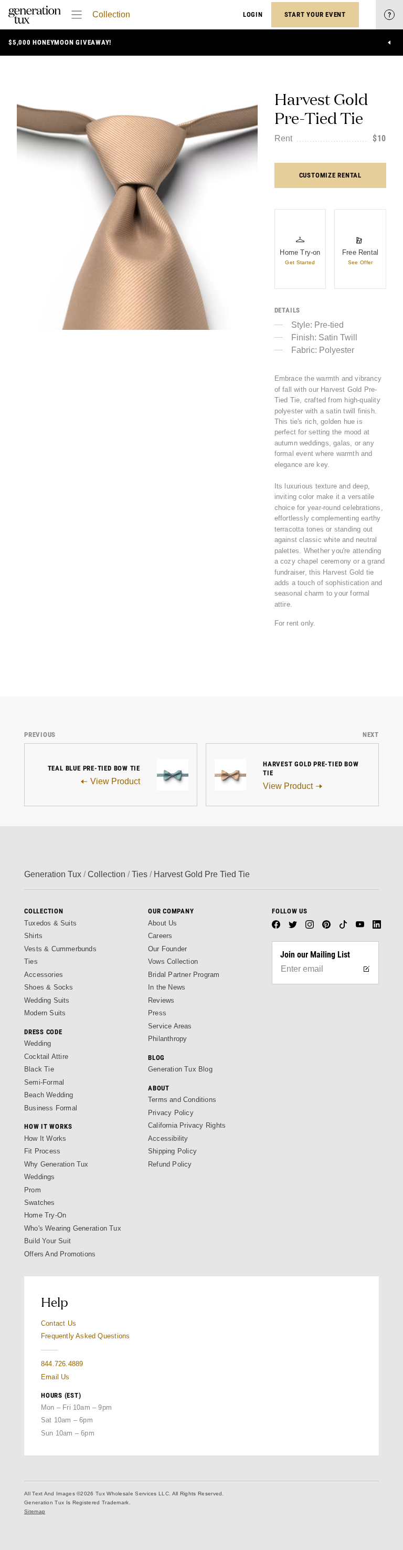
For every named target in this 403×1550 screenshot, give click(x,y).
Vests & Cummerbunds (60, 949)
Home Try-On (45, 1215)
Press (157, 1013)
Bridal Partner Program (184, 975)
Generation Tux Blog (180, 1069)
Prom (32, 1190)
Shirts (33, 936)
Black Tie (39, 1069)
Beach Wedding (48, 1095)
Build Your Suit (47, 1241)
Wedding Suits (47, 1000)
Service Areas (170, 1026)
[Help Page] (389, 14)
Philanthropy (167, 1039)
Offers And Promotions (60, 1254)
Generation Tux (52, 874)
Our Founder (167, 949)
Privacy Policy (171, 1113)
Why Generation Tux (56, 1164)
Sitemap (34, 1511)
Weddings (39, 1177)
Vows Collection (173, 961)
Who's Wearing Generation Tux (72, 1228)
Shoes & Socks (48, 987)
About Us (162, 923)
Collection (111, 14)
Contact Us (58, 1323)
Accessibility (168, 1138)
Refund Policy (170, 1164)
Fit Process (42, 1151)
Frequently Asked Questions (85, 1336)
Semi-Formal (44, 1082)
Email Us (55, 1377)
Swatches (39, 1202)
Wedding (37, 1043)
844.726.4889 (62, 1364)
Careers (160, 936)
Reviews (161, 1000)
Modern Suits (45, 1013)
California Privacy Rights (187, 1125)
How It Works (45, 1138)
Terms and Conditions (182, 1100)
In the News (166, 987)
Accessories (43, 975)
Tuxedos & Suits (50, 923)
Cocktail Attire (46, 1056)
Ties (139, 874)
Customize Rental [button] (330, 175)
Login (253, 14)
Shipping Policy (172, 1151)
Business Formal (50, 1108)
